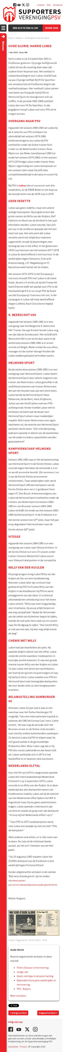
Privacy (23, 1046)
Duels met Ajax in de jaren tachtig (35, 976)
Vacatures (57, 4)
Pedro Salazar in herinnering (33, 967)
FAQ (49, 4)
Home (11, 38)
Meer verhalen (18, 995)
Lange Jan (22, 972)
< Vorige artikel (18, 1012)
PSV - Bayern (24, 989)
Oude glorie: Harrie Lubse (37, 38)
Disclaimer (13, 1046)
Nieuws (19, 38)
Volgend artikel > (48, 1012)
